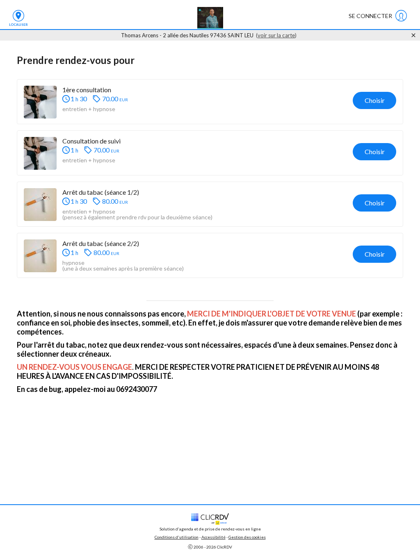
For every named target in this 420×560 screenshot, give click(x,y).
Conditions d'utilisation (177, 537)
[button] (210, 101)
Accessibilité (213, 537)
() (276, 35)
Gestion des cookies (247, 537)
